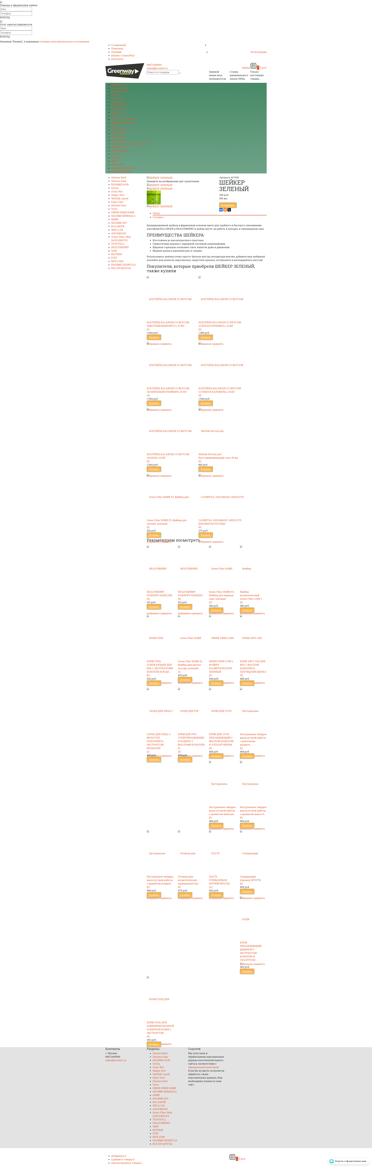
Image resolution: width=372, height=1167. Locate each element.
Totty (114, 115)
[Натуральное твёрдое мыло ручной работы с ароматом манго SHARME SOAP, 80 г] (253, 782)
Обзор (156, 213)
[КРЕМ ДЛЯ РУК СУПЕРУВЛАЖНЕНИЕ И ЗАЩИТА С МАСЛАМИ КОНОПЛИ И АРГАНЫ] (191, 709)
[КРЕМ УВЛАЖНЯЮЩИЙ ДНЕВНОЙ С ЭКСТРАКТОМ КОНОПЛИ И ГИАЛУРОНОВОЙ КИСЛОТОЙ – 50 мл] (253, 917)
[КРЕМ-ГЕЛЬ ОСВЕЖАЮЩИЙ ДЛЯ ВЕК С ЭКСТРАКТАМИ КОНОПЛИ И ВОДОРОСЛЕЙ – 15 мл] (160, 636)
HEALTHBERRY (120, 150)
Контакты (117, 58)
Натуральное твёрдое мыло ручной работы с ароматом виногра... (222, 811)
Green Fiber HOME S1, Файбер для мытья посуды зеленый (190, 665)
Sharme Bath (118, 84)
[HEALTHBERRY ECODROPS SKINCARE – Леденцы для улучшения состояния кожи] (160, 566)
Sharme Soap (118, 87)
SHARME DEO (119, 129)
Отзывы (158, 217)
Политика (117, 48)
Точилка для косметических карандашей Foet (188, 880)
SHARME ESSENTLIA (123, 168)
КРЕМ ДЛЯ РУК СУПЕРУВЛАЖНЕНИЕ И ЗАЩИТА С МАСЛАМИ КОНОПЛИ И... (191, 741)
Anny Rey (117, 98)
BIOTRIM (116, 157)
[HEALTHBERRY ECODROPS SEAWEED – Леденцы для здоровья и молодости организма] (191, 566)
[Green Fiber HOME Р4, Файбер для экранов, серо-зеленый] (222, 566)
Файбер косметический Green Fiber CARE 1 (251, 595)
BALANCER (117, 133)
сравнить (166, 541)
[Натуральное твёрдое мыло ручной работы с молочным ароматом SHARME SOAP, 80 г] (253, 709)
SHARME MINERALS (123, 122)
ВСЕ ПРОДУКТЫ (121, 171)
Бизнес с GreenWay (123, 55)
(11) (210, 887)
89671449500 (154, 64)
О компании (118, 44)
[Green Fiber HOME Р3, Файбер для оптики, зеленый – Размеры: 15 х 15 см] (170, 495)
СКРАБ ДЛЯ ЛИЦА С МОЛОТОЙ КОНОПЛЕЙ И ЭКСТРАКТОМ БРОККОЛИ (159, 741)
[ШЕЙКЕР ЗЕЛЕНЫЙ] (159, 184)
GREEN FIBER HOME (123, 119)
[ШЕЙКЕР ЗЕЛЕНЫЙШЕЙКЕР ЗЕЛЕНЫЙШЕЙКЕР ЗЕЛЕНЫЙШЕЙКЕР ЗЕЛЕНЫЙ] (159, 177)
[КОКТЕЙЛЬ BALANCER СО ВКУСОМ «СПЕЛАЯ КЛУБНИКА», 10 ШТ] (222, 297)
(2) (199, 329)
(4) (148, 395)
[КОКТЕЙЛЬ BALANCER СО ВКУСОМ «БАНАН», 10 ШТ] (170, 429)
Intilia (115, 94)
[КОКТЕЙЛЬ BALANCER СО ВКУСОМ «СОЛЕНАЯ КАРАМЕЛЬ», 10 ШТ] (222, 363)
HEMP (114, 126)
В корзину (228, 205)
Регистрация (259, 51)
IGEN (114, 154)
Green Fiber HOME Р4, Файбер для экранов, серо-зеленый (221, 595)
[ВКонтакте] (221, 210)
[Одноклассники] (225, 210)
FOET (114, 161)
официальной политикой (203, 1067)
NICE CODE (117, 164)
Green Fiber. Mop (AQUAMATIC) (129, 143)
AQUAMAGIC (118, 140)
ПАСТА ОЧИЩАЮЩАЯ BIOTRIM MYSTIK (219, 880)
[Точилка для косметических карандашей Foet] (191, 851)
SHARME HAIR (120, 91)
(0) (199, 395)
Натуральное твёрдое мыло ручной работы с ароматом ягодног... (160, 880)
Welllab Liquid (119, 105)
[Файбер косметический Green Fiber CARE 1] (253, 566)
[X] (229, 210)
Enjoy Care (117, 108)
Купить (154, 337)
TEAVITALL (118, 147)
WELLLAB (117, 136)
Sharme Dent (118, 112)
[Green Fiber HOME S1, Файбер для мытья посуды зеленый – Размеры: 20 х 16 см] (191, 636)
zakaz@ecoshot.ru (157, 68)
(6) (199, 461)
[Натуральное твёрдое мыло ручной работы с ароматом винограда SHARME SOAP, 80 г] (222, 782)
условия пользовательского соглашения (64, 41)
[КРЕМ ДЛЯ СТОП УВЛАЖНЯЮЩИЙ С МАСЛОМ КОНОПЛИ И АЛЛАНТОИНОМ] (222, 709)
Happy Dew (118, 101)
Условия (116, 51)
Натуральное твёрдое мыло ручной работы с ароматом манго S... (253, 811)
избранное (153, 541)
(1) (148, 329)
